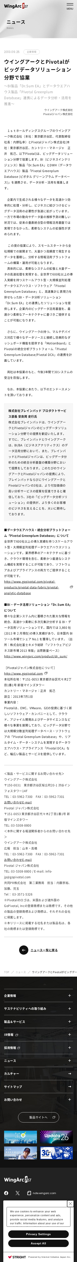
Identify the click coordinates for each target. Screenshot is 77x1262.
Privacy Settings (38, 1234)
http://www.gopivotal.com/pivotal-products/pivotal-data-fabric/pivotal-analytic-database (31, 587)
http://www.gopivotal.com (23, 673)
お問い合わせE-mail (18, 802)
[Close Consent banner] (70, 1203)
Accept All (38, 1243)
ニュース (21, 972)
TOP (6, 972)
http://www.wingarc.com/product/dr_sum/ (35, 656)
